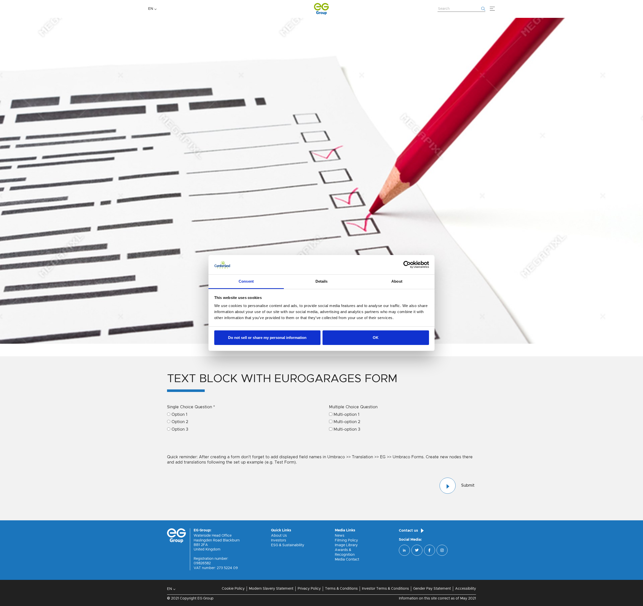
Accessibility (465, 588)
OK (376, 337)
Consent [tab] (246, 281)
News (339, 535)
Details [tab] (321, 281)
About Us (279, 535)
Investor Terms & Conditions (385, 588)
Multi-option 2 (347, 422)
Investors (278, 540)
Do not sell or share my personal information (267, 337)
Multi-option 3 (347, 429)
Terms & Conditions (341, 588)
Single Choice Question (191, 407)
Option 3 (180, 429)
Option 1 (179, 415)
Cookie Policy (233, 588)
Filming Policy (346, 540)
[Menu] (492, 9)
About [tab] (396, 281)
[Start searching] (483, 9)
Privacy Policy (309, 588)
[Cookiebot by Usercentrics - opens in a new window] (407, 265)
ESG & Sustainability (287, 545)
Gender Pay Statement (432, 588)
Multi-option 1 (346, 415)
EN (150, 9)
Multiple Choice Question (353, 407)
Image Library (346, 545)
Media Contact (347, 559)
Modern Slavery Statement (271, 588)
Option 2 (180, 422)
